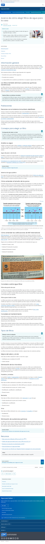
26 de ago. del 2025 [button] (7, 25)
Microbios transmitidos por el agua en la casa (10, 483)
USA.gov (7, 541)
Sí (2, 473)
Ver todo (4, 505)
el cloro (27, 88)
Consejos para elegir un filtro (6, 53)
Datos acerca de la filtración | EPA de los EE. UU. (13, 439)
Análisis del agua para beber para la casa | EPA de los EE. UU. (16, 441)
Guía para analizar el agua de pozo (10, 167)
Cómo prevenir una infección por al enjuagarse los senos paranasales (21, 449)
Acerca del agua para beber (6, 12)
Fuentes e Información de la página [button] (10, 467)
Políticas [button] (3, 527)
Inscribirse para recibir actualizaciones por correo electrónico (14, 517)
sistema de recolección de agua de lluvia (30, 155)
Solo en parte (8, 473)
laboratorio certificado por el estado (15, 162)
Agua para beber (5, 9)
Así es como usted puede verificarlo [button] (7, 1)
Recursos (2, 58)
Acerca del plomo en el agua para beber (11, 446)
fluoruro (7, 90)
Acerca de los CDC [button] (5, 524)
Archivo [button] (3, 530)
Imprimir (36, 467)
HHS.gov (2, 541)
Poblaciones (3, 51)
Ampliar (42, 201)
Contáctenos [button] (4, 521)
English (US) (14, 25)
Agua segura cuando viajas (6, 486)
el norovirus (23, 411)
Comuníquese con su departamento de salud (11, 161)
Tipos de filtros (3, 56)
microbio (18, 368)
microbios (19, 145)
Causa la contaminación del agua (18, 12)
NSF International (5, 235)
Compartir (41, 467)
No (14, 473)
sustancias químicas (27, 145)
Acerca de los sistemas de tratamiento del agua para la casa (15, 431)
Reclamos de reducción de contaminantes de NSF (13, 444)
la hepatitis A (30, 411)
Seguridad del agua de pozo (36, 12)
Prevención (28, 12)
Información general (4, 48)
